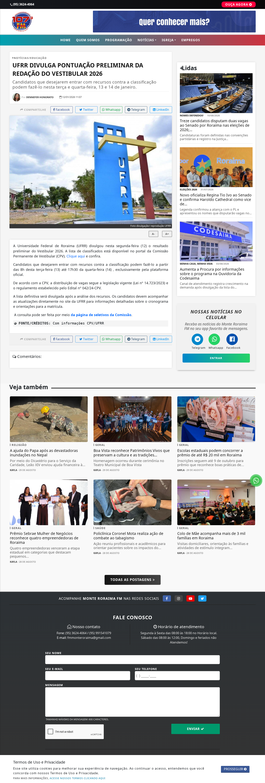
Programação (118, 40)
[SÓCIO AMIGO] (174, 21)
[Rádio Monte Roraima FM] (48, 21)
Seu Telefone (146, 669)
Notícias (146, 40)
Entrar (216, 358)
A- (153, 234)
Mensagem (54, 685)
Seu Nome (53, 653)
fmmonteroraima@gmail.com (89, 638)
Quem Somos (88, 40)
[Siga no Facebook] (167, 598)
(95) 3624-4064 (76, 633)
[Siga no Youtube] (190, 598)
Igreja (168, 40)
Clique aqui (76, 256)
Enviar (194, 729)
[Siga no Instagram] (179, 598)
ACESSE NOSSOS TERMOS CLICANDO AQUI (77, 778)
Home (65, 40)
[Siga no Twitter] (202, 598)
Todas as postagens (131, 579)
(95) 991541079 (100, 633)
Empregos (190, 40)
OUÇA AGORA (237, 4)
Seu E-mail (54, 669)
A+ (167, 234)
